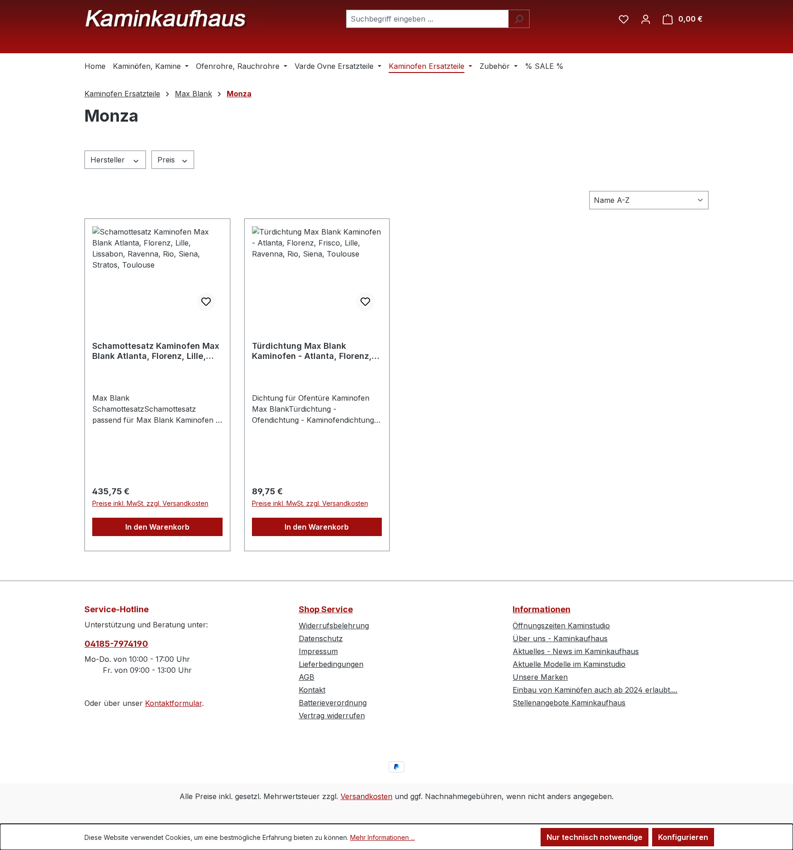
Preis (167, 159)
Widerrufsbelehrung (334, 625)
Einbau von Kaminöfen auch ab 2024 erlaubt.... (595, 689)
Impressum (318, 651)
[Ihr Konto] (646, 19)
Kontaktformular (173, 703)
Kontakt (312, 689)
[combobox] (427, 19)
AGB (306, 677)
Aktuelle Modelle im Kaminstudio (569, 664)
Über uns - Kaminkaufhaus (560, 638)
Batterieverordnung (333, 702)
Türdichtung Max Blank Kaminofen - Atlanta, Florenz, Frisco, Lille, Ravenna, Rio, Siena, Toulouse (312, 351)
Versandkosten (366, 796)
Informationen (541, 609)
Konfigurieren (683, 837)
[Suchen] (519, 19)
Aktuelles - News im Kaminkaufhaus (576, 651)
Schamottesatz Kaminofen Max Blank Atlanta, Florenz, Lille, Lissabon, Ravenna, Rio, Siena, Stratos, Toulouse (155, 351)
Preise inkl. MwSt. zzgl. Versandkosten (150, 503)
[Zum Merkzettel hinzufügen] (206, 301)
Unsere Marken (540, 677)
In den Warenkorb (157, 526)
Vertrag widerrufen (332, 715)
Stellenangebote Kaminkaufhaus (569, 702)
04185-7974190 (116, 644)
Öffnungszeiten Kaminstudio (561, 625)
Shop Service (326, 609)
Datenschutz (321, 638)
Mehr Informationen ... (382, 837)
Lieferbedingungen (331, 664)
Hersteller (108, 159)
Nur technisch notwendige (594, 837)
